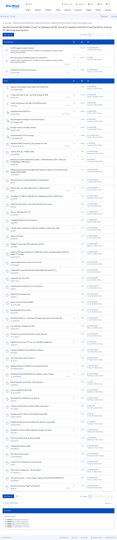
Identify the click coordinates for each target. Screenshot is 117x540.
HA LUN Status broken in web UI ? (23, 358)
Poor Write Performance (20, 454)
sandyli (91, 57)
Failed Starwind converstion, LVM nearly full (27, 382)
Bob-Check (15, 281)
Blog (101, 4)
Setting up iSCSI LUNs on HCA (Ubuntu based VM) (29, 414)
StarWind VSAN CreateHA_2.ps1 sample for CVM (29, 143)
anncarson (15, 440)
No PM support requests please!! (23, 48)
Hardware (48, 10)
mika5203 (92, 406)
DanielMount (93, 86)
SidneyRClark (93, 437)
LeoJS (14, 231)
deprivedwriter (16, 417)
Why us (28, 10)
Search (30, 4)
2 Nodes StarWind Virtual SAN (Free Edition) (27, 350)
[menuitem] (12, 16)
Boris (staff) (92, 103)
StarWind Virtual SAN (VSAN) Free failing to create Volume (32, 374)
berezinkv (15, 164)
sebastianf (17, 393)
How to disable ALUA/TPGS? (21, 390)
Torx (15, 360)
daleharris (15, 385)
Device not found (17, 236)
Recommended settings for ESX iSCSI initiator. (28, 119)
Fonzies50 (92, 143)
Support (88, 10)
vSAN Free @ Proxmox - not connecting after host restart (31, 204)
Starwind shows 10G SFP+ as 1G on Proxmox (27, 286)
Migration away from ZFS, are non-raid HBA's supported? (31, 342)
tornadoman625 (93, 47)
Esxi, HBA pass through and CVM (23, 326)
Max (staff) (92, 119)
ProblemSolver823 (17, 368)
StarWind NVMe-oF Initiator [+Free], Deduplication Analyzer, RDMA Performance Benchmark (37, 51)
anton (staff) (16, 50)
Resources (78, 10)
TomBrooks (92, 421)
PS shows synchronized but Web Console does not (29, 334)
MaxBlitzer (17, 376)
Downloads (81, 4)
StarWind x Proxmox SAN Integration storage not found (31, 430)
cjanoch (16, 337)
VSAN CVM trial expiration (20, 294)
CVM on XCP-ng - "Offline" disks (22, 152)
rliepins (14, 297)
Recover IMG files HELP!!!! (21, 212)
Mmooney (15, 97)
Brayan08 (15, 273)
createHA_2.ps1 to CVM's (20, 278)
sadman (14, 106)
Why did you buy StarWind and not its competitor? (29, 58)
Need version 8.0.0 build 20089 (22, 302)
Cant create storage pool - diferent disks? (26, 470)
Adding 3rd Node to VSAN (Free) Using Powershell (29, 366)
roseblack (15, 409)
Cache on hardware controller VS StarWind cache (28, 103)
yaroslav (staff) (18, 146)
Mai (13, 182)
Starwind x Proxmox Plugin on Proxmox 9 (25, 486)
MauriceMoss (16, 424)
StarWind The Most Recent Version (24, 70)
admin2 (91, 414)
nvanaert (17, 174)
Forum (92, 4)
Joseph (91, 382)
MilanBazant (18, 456)
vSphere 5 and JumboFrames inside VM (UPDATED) (29, 87)
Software (38, 10)
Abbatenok (15, 448)
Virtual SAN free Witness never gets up (25, 398)
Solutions (67, 10)
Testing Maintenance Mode (21, 446)
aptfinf (14, 488)
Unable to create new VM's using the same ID (27, 244)
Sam (13, 464)
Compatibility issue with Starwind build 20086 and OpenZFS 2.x (34, 270)
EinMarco (17, 472)
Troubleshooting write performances (24, 220)
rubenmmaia (16, 154)
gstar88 (14, 223)
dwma (14, 207)
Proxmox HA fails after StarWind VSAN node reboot (30, 406)
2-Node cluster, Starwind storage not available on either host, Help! (35, 228)
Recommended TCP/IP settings (22, 135)
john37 (14, 401)
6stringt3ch (15, 265)
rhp (13, 190)
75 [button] (108, 35)
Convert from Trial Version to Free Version (26, 462)
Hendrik (14, 352)
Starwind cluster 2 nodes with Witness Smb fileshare (30, 180)
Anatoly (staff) (93, 69)
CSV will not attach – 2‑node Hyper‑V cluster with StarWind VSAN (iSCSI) (37, 478)
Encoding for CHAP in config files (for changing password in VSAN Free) (36, 196)
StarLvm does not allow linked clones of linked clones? (30, 188)
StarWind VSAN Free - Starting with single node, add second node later (36, 318)
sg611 (14, 289)
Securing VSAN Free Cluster (21, 310)
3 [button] (96, 35)
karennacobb (93, 220)
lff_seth (14, 432)
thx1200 (14, 199)
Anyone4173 (16, 257)
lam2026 (15, 238)
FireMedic (15, 215)
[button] (111, 34)
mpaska (14, 344)
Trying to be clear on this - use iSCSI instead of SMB (29, 95)
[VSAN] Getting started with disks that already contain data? (33, 422)
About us (108, 10)
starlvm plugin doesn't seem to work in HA (26, 262)
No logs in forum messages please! (23, 127)
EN (109, 4)
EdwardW (15, 480)
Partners (98, 10)
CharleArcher (93, 341)
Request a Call (68, 4)
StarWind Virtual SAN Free (20, 111)
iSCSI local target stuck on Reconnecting (25, 438)
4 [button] (99, 35)
